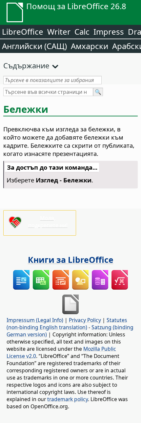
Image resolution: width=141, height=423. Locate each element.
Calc (82, 31)
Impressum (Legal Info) (35, 320)
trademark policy (67, 399)
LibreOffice (22, 31)
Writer (58, 31)
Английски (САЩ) (34, 46)
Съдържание (26, 65)
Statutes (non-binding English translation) (67, 323)
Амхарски (89, 46)
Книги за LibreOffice (70, 259)
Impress (108, 31)
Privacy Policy (85, 320)
